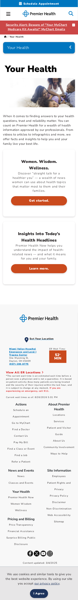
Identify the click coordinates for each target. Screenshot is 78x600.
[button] (8, 13)
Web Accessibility (59, 515)
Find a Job (21, 455)
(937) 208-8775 (19, 364)
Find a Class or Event (21, 448)
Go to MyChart (21, 423)
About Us (59, 440)
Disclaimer (59, 502)
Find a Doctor (21, 429)
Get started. (39, 200)
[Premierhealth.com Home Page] (5, 36)
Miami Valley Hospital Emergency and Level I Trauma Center (22, 351)
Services (59, 421)
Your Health (18, 47)
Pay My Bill (21, 442)
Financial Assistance (21, 531)
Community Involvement (59, 447)
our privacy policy (47, 583)
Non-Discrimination (59, 508)
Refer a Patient (21, 461)
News (20, 476)
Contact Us (21, 436)
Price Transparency (21, 524)
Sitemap (59, 521)
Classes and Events (21, 482)
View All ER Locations (24, 372)
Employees (59, 476)
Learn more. (39, 268)
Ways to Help (59, 453)
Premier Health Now (21, 497)
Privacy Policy (59, 495)
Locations (59, 415)
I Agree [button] (39, 593)
